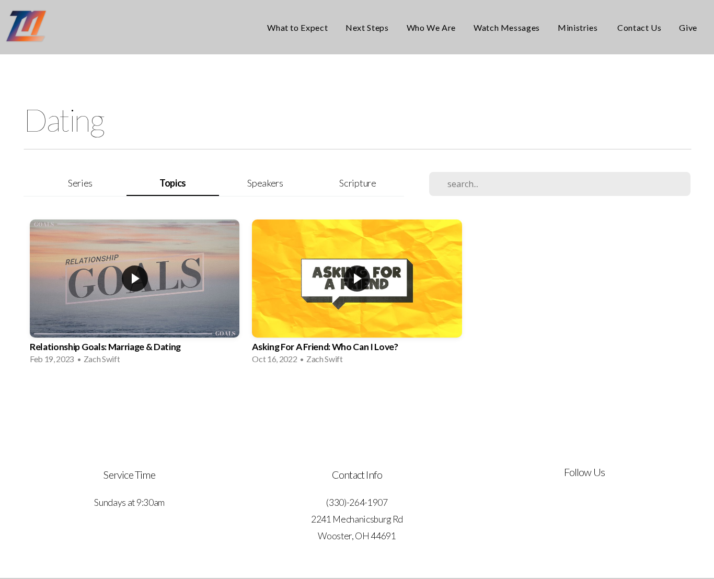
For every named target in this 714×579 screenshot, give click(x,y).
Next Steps (367, 27)
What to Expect (297, 27)
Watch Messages (507, 27)
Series (80, 183)
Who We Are (431, 27)
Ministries (579, 27)
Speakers (265, 183)
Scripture (357, 183)
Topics (172, 183)
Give (688, 27)
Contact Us (639, 27)
